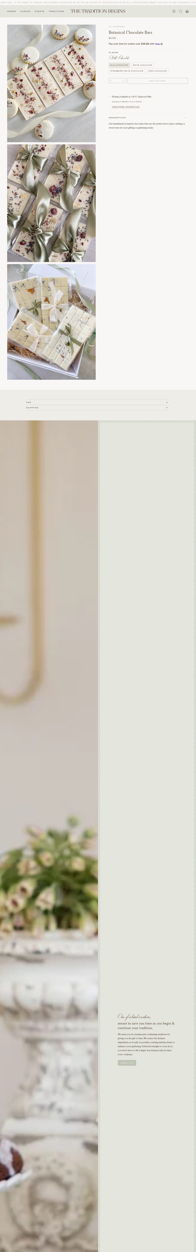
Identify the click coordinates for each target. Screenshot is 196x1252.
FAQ (28, 402)
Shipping (32, 408)
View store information (126, 106)
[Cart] (187, 11)
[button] (11, 11)
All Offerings (117, 26)
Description (117, 117)
